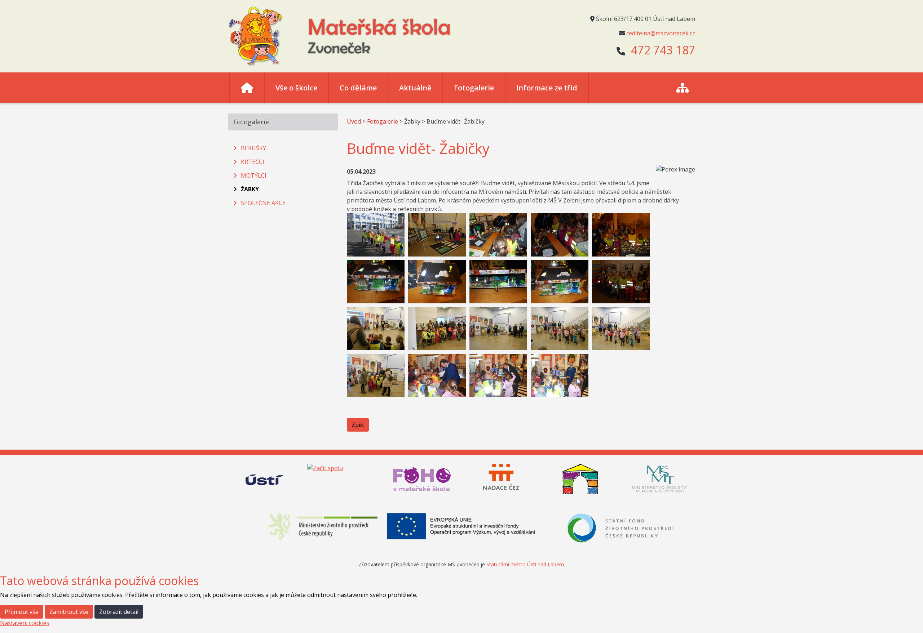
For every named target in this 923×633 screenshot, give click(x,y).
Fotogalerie (474, 88)
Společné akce (263, 203)
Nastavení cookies (24, 623)
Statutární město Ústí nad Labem (525, 564)
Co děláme (358, 88)
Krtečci (252, 162)
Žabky (250, 189)
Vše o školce (296, 88)
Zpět (358, 425)
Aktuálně (415, 88)
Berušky (253, 148)
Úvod (354, 121)
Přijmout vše (22, 612)
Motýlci (253, 175)
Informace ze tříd (546, 88)
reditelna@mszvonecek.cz (660, 33)
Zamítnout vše (68, 612)
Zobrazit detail (118, 612)
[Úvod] (247, 87)
